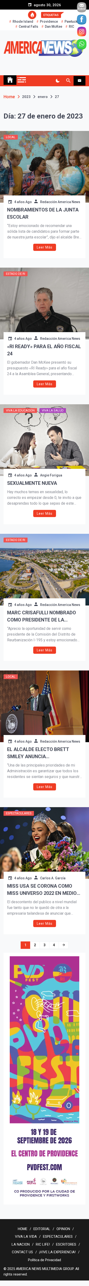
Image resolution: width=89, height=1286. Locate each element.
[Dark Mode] (57, 81)
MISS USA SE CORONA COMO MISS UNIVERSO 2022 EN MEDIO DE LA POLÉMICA (42, 890)
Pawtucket (72, 21)
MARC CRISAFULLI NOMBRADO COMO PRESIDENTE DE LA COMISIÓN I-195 (41, 616)
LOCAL (10, 137)
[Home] (10, 80)
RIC (71, 26)
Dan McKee (53, 26)
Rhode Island (23, 21)
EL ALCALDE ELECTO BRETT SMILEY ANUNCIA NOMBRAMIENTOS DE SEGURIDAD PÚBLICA (44, 753)
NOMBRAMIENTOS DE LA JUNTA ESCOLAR (43, 213)
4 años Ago (23, 202)
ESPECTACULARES (19, 813)
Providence (49, 21)
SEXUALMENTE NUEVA (32, 483)
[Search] (68, 81)
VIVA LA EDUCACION (20, 410)
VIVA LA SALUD (53, 410)
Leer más (44, 247)
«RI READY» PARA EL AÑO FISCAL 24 (44, 350)
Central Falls (28, 26)
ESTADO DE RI (15, 274)
